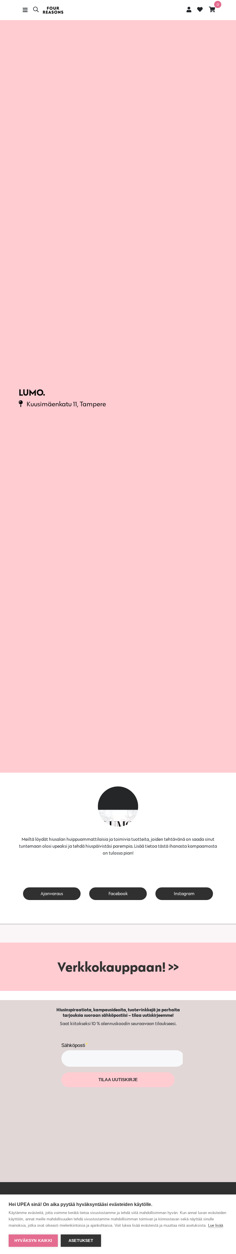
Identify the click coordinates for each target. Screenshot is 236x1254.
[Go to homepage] (53, 10)
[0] (212, 9)
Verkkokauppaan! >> (118, 966)
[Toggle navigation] (25, 10)
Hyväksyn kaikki (33, 1240)
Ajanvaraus (52, 893)
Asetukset (80, 1240)
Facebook (118, 893)
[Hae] (35, 10)
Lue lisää (215, 1225)
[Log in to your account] (189, 9)
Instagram (184, 893)
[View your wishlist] (200, 10)
